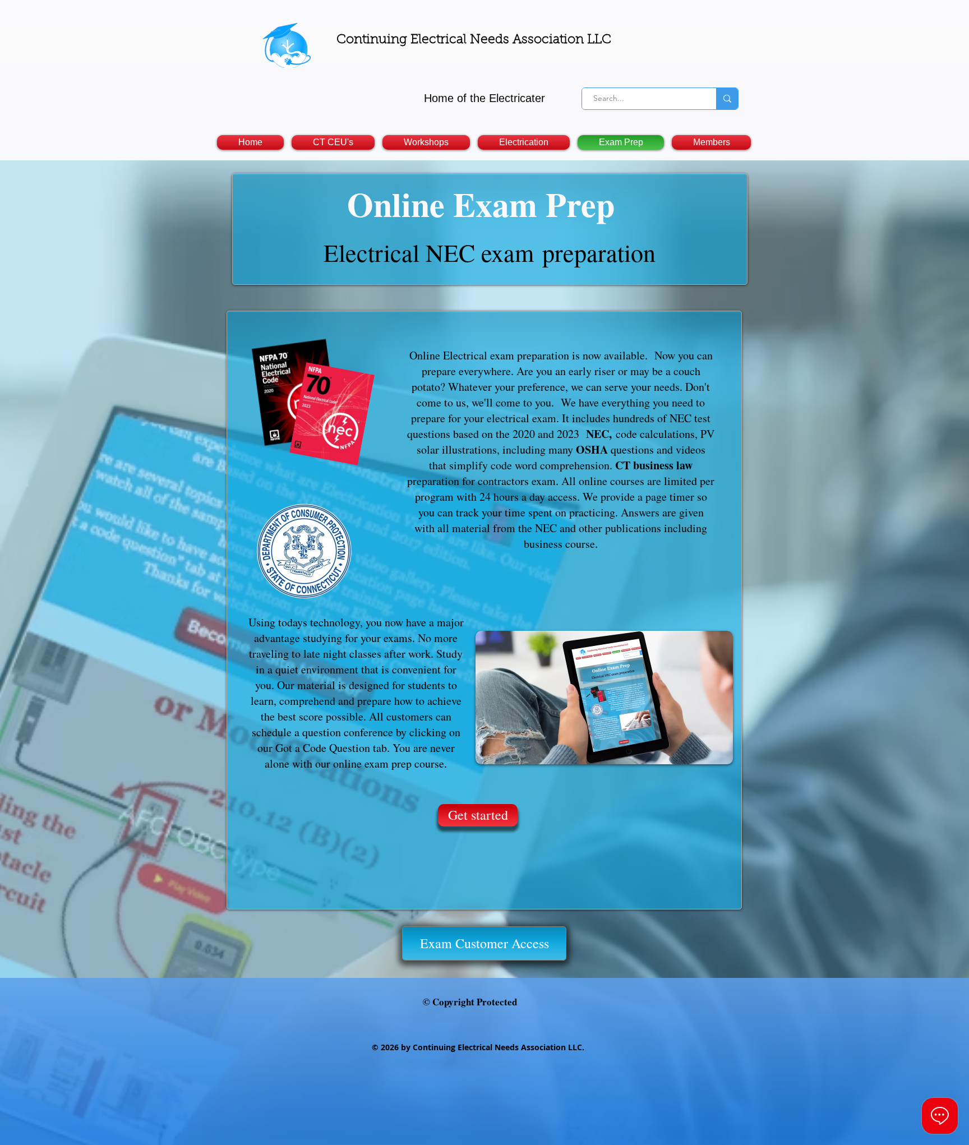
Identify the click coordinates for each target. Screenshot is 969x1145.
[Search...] (727, 98)
